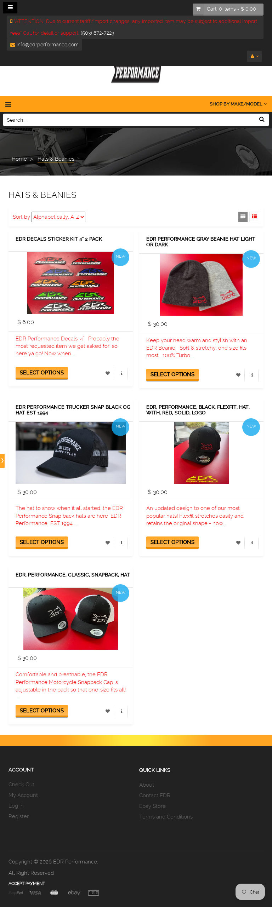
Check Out (21, 784)
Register (18, 816)
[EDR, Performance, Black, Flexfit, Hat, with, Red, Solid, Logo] (201, 453)
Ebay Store (152, 806)
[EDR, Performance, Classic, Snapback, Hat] (70, 619)
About (146, 785)
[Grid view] (243, 217)
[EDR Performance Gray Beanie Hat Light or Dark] (201, 285)
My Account (23, 795)
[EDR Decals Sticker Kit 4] (70, 283)
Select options (42, 372)
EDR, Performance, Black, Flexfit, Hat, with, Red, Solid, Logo (198, 410)
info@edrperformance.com (47, 44)
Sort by (21, 217)
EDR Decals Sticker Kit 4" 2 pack (59, 239)
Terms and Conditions (166, 817)
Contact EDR (154, 795)
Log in (16, 806)
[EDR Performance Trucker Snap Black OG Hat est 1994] (70, 453)
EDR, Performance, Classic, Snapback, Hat (73, 575)
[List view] (254, 217)
